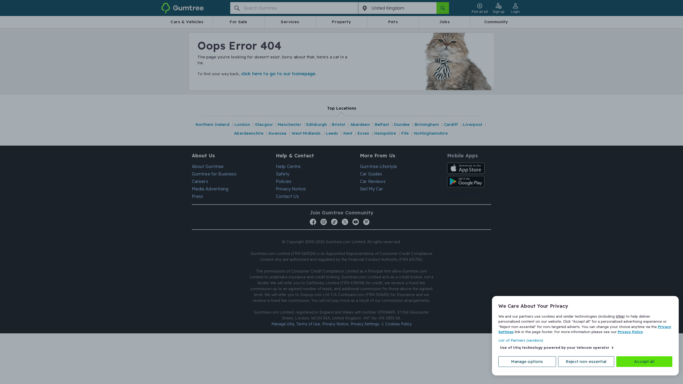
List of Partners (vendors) (520, 340)
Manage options (527, 361)
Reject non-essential (586, 361)
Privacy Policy (630, 332)
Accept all (644, 361)
